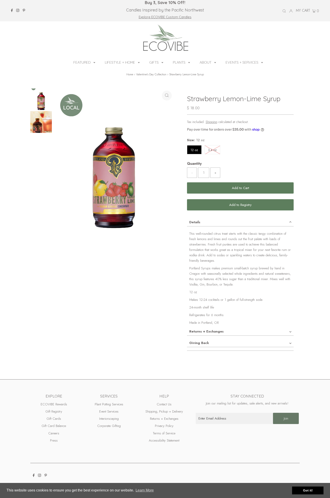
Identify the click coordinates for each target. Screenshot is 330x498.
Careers (53, 433)
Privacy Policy (164, 425)
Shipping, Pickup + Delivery (164, 411)
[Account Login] (291, 10)
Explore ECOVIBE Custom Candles (165, 17)
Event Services (109, 411)
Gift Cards (53, 418)
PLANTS (179, 62)
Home (129, 74)
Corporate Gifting (109, 425)
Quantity (194, 163)
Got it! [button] (308, 490)
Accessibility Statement (164, 440)
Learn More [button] (145, 490)
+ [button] (215, 172)
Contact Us (164, 404)
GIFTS (154, 62)
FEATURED (82, 62)
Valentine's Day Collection (151, 74)
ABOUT (205, 62)
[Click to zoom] (167, 95)
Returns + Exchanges (206, 331)
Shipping (211, 121)
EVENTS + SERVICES (242, 62)
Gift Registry (53, 411)
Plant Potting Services (109, 404)
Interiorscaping (109, 418)
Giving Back (199, 342)
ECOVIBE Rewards (54, 404)
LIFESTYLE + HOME (120, 62)
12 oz (194, 150)
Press (54, 440)
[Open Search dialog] (284, 11)
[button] (94, 62)
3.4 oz (214, 149)
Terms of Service (164, 433)
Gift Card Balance (54, 425)
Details (194, 222)
